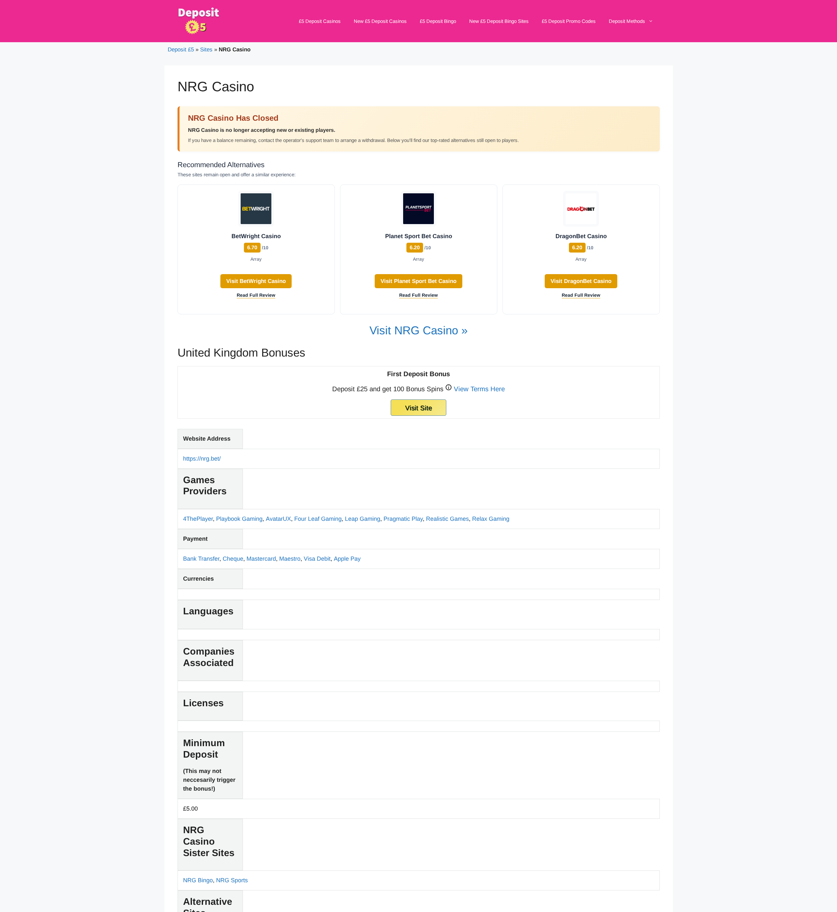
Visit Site (418, 408)
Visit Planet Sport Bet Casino (418, 281)
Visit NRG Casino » (418, 330)
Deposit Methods (627, 21)
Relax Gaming (490, 519)
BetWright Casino (256, 236)
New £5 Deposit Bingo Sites (499, 21)
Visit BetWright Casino (256, 281)
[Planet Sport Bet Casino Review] (418, 210)
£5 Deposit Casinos (320, 21)
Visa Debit (317, 558)
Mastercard (261, 558)
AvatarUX (278, 519)
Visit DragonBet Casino (581, 281)
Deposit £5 (181, 49)
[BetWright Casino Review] (256, 210)
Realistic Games (447, 519)
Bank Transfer (201, 558)
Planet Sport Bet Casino (418, 236)
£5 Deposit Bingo (438, 21)
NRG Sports (232, 880)
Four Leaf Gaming (318, 519)
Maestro (289, 558)
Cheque (233, 558)
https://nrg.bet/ (202, 458)
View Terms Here (479, 388)
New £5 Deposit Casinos (380, 21)
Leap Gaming (362, 519)
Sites (206, 49)
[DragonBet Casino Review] (581, 210)
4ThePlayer (198, 519)
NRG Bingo (198, 880)
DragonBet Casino (581, 236)
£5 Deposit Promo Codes (569, 21)
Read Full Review (256, 295)
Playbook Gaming (239, 519)
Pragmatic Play (403, 519)
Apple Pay (347, 558)
